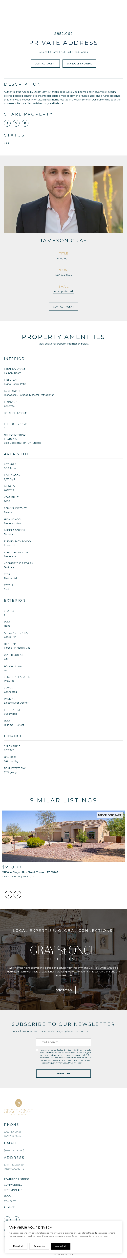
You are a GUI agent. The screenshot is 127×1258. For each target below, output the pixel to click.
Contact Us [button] (64, 990)
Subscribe (63, 1073)
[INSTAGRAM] (7, 1219)
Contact (10, 1201)
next (17, 894)
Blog (7, 1195)
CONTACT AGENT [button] (63, 306)
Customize (39, 1246)
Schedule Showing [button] (79, 63)
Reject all (18, 1246)
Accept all (60, 1246)
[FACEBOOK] (16, 1219)
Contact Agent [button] (45, 63)
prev (8, 894)
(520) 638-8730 (63, 274)
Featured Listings (16, 1179)
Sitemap (9, 1206)
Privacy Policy (75, 1063)
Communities (13, 1184)
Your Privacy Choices (63, 1254)
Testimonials (13, 1190)
